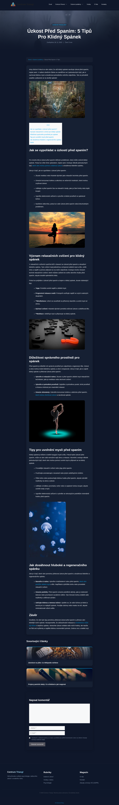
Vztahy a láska (48, 780)
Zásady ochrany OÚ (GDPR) (89, 783)
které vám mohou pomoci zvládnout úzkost (47, 166)
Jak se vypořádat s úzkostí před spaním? (43, 129)
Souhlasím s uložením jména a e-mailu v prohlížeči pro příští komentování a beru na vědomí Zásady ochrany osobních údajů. (59, 738)
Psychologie (47, 783)
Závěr (32, 142)
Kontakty (104, 4)
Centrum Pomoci (60, 4)
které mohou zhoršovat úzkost (46, 395)
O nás (82, 777)
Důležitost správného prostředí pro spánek (44, 134)
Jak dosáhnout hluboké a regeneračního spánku (45, 140)
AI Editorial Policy (59, 803)
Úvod (50, 4)
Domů (30, 59)
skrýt (48, 125)
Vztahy (89, 4)
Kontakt (82, 780)
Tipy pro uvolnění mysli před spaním (42, 137)
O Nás (96, 4)
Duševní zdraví (48, 777)
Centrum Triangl (25, 4)
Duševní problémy (76, 4)
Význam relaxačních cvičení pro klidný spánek (45, 132)
